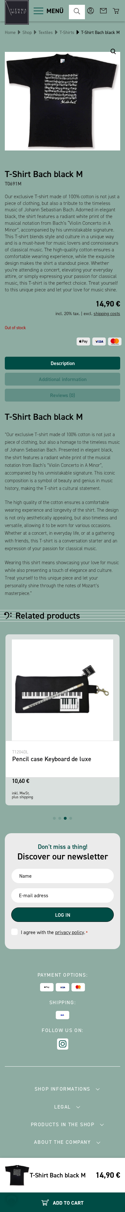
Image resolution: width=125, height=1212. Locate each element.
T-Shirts (67, 32)
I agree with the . (54, 932)
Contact (103, 11)
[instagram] (62, 1044)
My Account (91, 11)
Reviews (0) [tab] (62, 395)
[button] (54, 818)
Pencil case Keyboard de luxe (51, 759)
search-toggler (77, 12)
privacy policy (69, 932)
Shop (27, 32)
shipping (26, 797)
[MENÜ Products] (38, 11)
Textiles (45, 32)
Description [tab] (63, 363)
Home (10, 32)
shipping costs (107, 314)
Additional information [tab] (63, 379)
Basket (116, 11)
